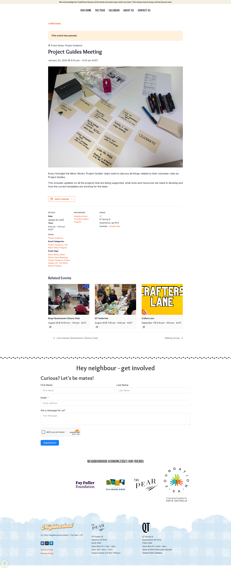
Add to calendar (62, 199)
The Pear (100, 10)
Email (43, 397)
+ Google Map (114, 226)
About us (128, 10)
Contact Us (144, 10)
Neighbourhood (80, 216)
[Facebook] (42, 543)
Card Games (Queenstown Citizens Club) (77, 338)
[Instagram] (47, 543)
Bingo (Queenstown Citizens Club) (64, 318)
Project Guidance (55, 238)
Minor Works (53, 254)
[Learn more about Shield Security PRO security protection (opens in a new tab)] (4, 563)
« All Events (54, 23)
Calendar (114, 10)
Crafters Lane (148, 318)
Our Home (85, 10)
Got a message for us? (53, 410)
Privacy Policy (47, 553)
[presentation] (68, 299)
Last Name (122, 385)
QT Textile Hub (101, 318)
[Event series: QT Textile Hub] (97, 327)
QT (56, 263)
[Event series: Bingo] (50, 327)
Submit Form (49, 442)
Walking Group (172, 338)
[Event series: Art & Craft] (144, 327)
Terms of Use (47, 549)
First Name (47, 385)
